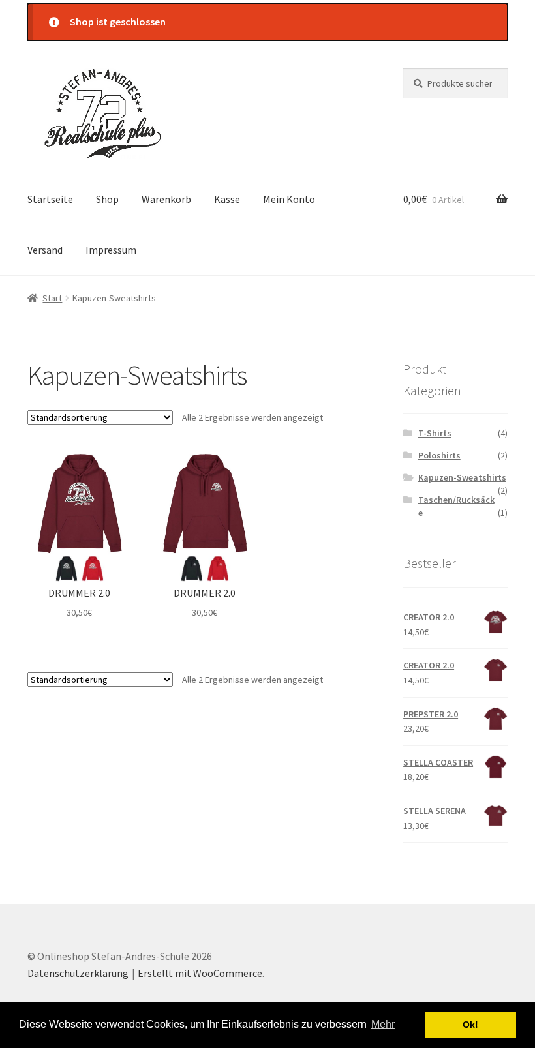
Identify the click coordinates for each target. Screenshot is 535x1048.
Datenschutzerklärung (78, 973)
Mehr (383, 1024)
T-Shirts (434, 433)
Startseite (50, 198)
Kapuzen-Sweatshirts (462, 477)
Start (52, 298)
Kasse (227, 198)
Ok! (470, 1024)
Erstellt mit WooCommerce (200, 973)
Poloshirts (439, 455)
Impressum (110, 249)
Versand (45, 249)
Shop (107, 198)
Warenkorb (166, 198)
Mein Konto (289, 198)
